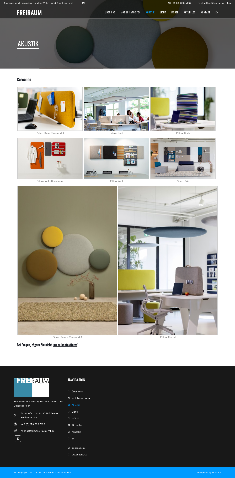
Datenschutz (79, 454)
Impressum (78, 447)
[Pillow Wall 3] (50, 158)
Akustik (76, 405)
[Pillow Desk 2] (50, 109)
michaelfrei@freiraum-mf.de (215, 3)
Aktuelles (77, 425)
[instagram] (83, 3)
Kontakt (76, 431)
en (73, 438)
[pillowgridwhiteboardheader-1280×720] (183, 158)
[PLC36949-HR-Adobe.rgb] (168, 260)
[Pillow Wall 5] (116, 158)
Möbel (75, 418)
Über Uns (77, 391)
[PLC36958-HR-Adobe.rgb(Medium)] (116, 109)
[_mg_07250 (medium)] (67, 260)
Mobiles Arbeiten (81, 398)
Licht (75, 411)
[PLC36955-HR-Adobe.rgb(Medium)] (183, 109)
